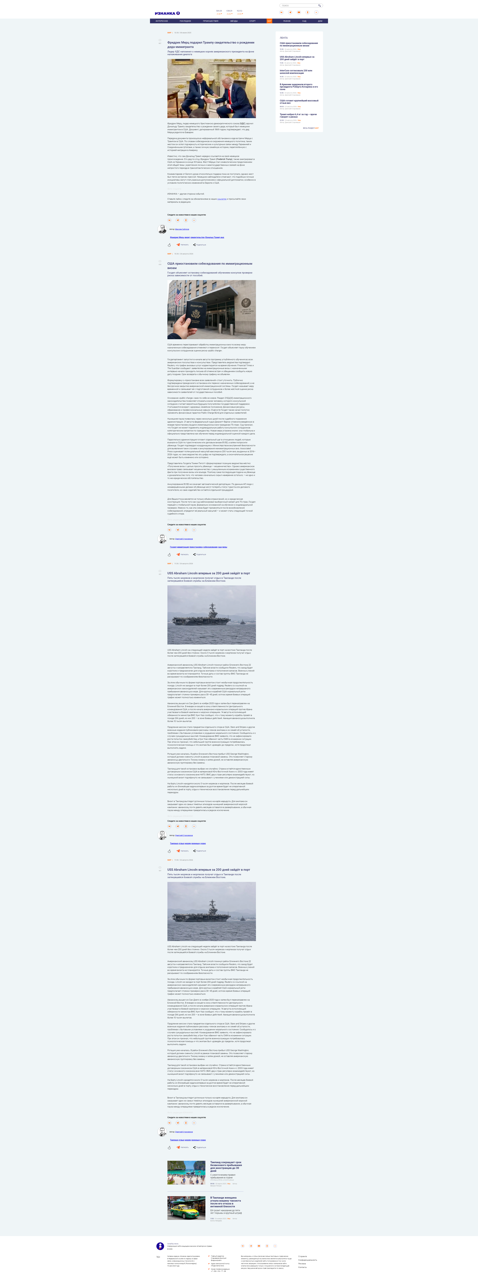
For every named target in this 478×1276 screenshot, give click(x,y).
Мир (269, 21)
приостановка (196, 547)
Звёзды (234, 21)
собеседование (210, 547)
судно (203, 843)
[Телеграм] (178, 220)
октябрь (189, 1029)
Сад (304, 21)
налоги (210, 1029)
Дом (320, 21)
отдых (181, 843)
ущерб (182, 1029)
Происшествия (210, 21)
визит (187, 237)
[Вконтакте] (169, 220)
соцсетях (221, 198)
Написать (185, 244)
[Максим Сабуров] (163, 229)
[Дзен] (194, 220)
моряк (188, 843)
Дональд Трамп (212, 237)
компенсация (199, 1029)
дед (222, 237)
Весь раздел (311, 128)
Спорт (252, 21)
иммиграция (183, 547)
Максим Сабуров (182, 229)
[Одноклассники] (186, 220)
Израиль (174, 1029)
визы (224, 547)
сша (220, 547)
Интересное (162, 21)
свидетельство (197, 237)
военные (195, 843)
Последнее (185, 21)
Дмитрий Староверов (184, 539)
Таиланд (174, 843)
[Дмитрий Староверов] (163, 539)
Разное (287, 21)
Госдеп (173, 547)
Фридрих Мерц (177, 237)
